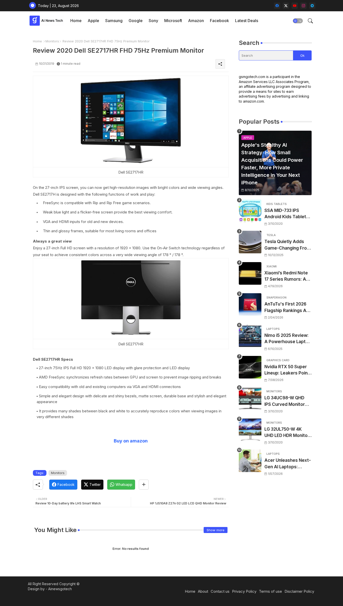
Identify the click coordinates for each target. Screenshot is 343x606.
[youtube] (295, 6)
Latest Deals (246, 20)
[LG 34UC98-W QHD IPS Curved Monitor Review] (250, 398)
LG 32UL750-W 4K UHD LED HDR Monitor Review (286, 433)
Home (76, 20)
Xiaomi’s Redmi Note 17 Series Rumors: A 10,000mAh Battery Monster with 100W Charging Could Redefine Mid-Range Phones (286, 276)
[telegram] (312, 6)
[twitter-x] (286, 6)
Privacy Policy (244, 591)
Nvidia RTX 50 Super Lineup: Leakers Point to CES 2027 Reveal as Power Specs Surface (287, 370)
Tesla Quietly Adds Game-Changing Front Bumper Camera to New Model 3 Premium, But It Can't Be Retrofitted (287, 245)
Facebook (219, 20)
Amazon (196, 20)
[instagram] (303, 6)
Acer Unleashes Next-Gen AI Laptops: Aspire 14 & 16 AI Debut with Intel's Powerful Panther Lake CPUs (287, 464)
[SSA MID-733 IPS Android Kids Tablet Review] (250, 211)
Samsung (114, 20)
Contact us (220, 591)
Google (136, 20)
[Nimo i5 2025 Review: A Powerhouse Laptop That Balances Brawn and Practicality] (250, 336)
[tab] (76, 20)
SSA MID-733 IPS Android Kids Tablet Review (285, 214)
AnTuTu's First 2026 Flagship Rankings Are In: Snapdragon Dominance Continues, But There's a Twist (287, 307)
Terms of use (270, 591)
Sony (153, 20)
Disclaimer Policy (299, 591)
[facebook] (277, 6)
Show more (215, 530)
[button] (298, 20)
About (203, 591)
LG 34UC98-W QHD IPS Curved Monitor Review (284, 401)
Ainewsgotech (60, 589)
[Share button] (144, 485)
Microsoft (173, 20)
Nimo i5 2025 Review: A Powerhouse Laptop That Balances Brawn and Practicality (287, 339)
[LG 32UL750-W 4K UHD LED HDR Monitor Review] (250, 429)
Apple (93, 20)
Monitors (52, 41)
